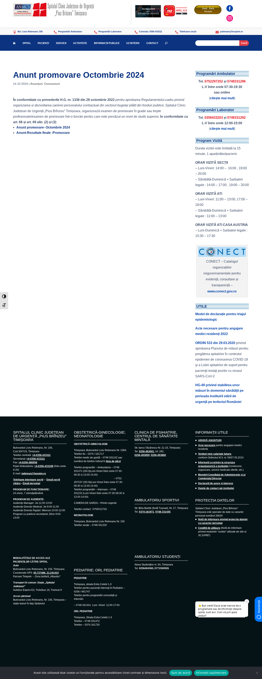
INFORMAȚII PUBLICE (107, 43)
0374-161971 (146, 511)
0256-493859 (142, 455)
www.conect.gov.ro (222, 291)
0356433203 (213, 117)
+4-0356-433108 (43, 466)
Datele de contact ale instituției (216, 488)
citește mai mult (222, 98)
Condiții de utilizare (209, 528)
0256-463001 (146, 451)
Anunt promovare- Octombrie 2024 (43, 127)
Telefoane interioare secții (28, 479)
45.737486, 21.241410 (46, 572)
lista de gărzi (113, 461)
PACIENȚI (43, 43)
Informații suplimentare (211, 672)
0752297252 (213, 81)
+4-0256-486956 (27, 462)
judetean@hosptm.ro (33, 473)
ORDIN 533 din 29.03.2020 (215, 343)
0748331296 (236, 81)
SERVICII (61, 43)
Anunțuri (36, 83)
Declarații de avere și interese (215, 483)
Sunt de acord (180, 672)
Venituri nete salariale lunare (214, 453)
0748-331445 (163, 511)
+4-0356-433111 (41, 455)
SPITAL (27, 43)
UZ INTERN (132, 43)
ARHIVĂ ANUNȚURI (209, 440)
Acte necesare (206, 445)
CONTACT (152, 43)
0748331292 (236, 117)
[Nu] (257, 673)
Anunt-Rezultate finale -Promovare (43, 132)
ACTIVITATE (80, 43)
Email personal (31, 483)
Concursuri (52, 83)
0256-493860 (158, 455)
